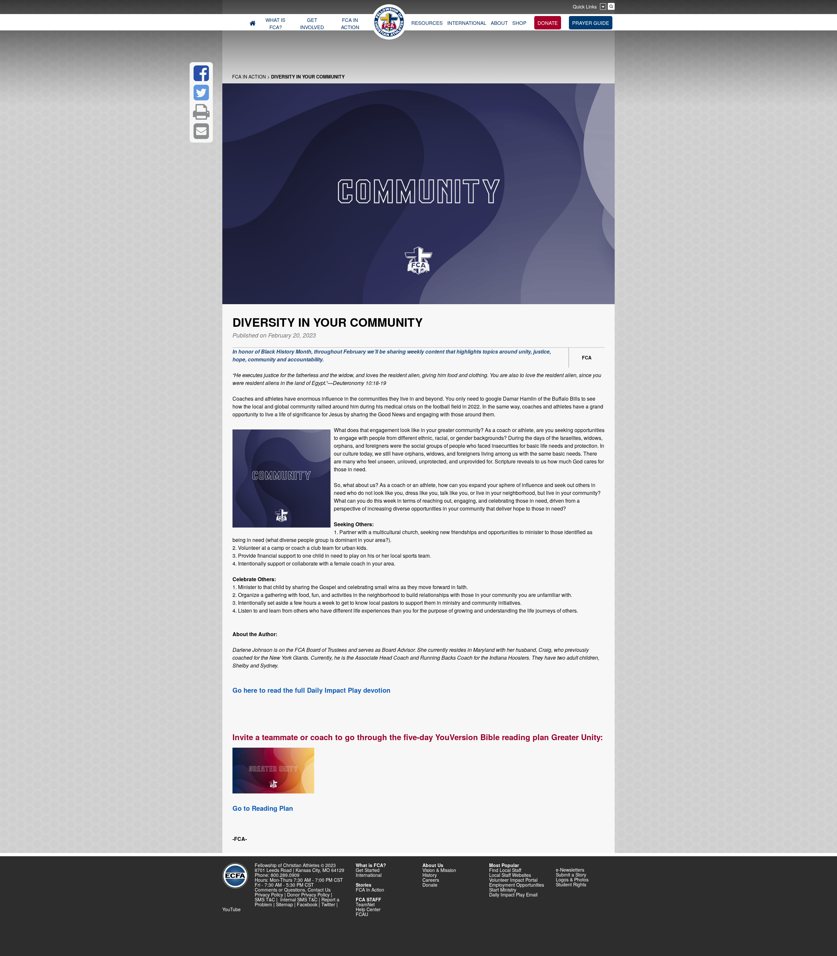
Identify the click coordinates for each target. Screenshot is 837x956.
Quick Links (585, 6)
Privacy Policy (269, 894)
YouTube (231, 909)
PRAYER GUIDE (590, 22)
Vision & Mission (439, 870)
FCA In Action (249, 76)
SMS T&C (265, 899)
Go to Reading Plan (262, 808)
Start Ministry (502, 889)
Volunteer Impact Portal (513, 880)
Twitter (328, 904)
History (429, 875)
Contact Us (319, 889)
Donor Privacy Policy (308, 894)
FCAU (362, 914)
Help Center (368, 909)
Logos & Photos (572, 879)
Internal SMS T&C (298, 899)
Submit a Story (571, 874)
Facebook (307, 904)
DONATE (548, 22)
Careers (430, 880)
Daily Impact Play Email (513, 894)
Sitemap (284, 904)
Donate (429, 884)
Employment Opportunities (516, 884)
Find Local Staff (505, 870)
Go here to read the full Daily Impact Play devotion (311, 690)
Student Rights (571, 884)
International (369, 875)
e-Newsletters (570, 869)
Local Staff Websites (510, 875)
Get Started (368, 870)
